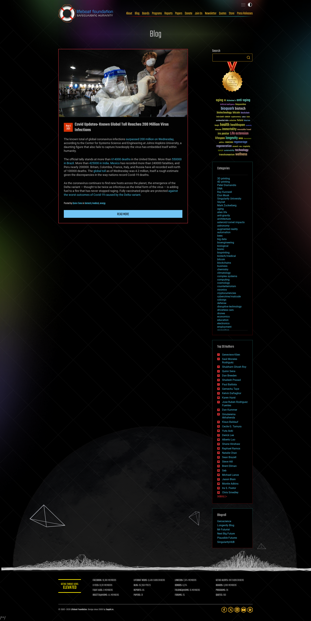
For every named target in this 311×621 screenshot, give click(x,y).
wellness (241, 154)
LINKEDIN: (179, 580)
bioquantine (240, 104)
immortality (229, 129)
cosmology (223, 282)
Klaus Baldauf (230, 421)
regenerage (240, 142)
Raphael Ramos (231, 448)
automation (223, 232)
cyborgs (221, 299)
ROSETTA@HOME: (100, 595)
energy (102, 203)
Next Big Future (226, 533)
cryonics (222, 289)
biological (222, 245)
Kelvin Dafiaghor (231, 393)
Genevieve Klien (231, 354)
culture (244, 117)
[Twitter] (230, 610)
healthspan (237, 125)
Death (248, 117)
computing (223, 279)
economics (223, 316)
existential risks (222, 120)
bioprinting (223, 252)
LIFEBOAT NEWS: (140, 580)
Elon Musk (223, 195)
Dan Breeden (229, 375)
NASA (241, 138)
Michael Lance (230, 474)
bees (220, 235)
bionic (220, 249)
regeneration (224, 146)
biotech (240, 108)
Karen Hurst (229, 397)
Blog (137, 13)
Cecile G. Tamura (232, 426)
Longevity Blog (225, 525)
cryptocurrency (236, 117)
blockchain (245, 113)
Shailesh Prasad (231, 379)
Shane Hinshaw (231, 443)
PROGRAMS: (221, 590)
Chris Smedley (230, 492)
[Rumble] (250, 610)
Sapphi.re (109, 609)
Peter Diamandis (226, 185)
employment (224, 326)
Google (217, 125)
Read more (123, 214)
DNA (219, 188)
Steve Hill (227, 461)
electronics (223, 323)
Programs (157, 13)
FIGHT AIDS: (98, 590)
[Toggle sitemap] (243, 5)
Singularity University (229, 198)
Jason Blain (229, 479)
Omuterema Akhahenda (229, 416)
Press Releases (245, 13)
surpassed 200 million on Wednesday (149, 139)
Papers (178, 13)
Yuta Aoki (227, 430)
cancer (227, 117)
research (235, 147)
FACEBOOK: (97, 580)
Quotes (222, 13)
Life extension (239, 133)
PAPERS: (137, 595)
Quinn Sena (77, 203)
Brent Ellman (229, 466)
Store (231, 13)
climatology (224, 272)
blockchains (224, 262)
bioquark (227, 108)
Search (248, 57)
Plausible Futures (227, 537)
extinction (232, 121)
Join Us (198, 13)
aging (219, 100)
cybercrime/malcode (229, 296)
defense (221, 303)
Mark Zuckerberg (226, 205)
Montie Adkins (230, 483)
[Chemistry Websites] (232, 77)
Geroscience (224, 521)
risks (240, 146)
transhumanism (227, 154)
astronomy (223, 225)
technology (241, 150)
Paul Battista (229, 384)
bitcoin (236, 112)
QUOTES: (219, 595)
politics (221, 142)
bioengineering (225, 242)
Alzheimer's (231, 101)
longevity (232, 138)
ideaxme (218, 130)
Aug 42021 (68, 127)
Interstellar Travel (244, 130)
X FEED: (96, 585)
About (129, 13)
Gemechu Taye (230, 388)
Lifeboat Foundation (79, 609)
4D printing (223, 181)
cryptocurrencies (226, 293)
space (220, 150)
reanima (229, 142)
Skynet (221, 202)
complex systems (227, 276)
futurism (247, 121)
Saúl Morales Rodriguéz (229, 360)
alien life (222, 212)
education (223, 320)
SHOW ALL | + (222, 497)
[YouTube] (243, 610)
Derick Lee (228, 435)
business (222, 266)
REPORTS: (138, 590)
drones (221, 313)
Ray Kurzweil (224, 191)
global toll (99, 171)
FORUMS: (178, 595)
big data (222, 239)
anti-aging (243, 100)
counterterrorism (226, 286)
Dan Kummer (229, 409)
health (225, 125)
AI (225, 100)
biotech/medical (92, 203)
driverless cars (225, 309)
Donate (188, 13)
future (240, 120)
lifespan (220, 138)
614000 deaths (121, 159)
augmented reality (227, 229)
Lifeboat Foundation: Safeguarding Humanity (85, 13)
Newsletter (210, 13)
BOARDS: (219, 585)
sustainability (229, 151)
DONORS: (178, 585)
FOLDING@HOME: (182, 590)
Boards (145, 13)
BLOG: (136, 585)
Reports (168, 13)
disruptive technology (229, 306)
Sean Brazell (229, 457)
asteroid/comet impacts (231, 222)
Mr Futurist (223, 529)
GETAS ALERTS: (222, 580)
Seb (224, 470)
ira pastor (223, 133)
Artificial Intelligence (227, 105)
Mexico (115, 163)
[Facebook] (224, 610)
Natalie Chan (229, 452)
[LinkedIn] (237, 610)
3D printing (223, 178)
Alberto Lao (228, 439)
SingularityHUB (226, 542)
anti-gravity (223, 215)
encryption (223, 330)
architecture (224, 218)
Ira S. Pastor (229, 488)
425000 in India (99, 163)
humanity (249, 126)
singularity (246, 147)
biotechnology (224, 112)
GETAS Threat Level (69, 586)
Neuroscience (247, 139)
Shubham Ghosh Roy (234, 366)
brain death (220, 117)
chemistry (222, 269)
